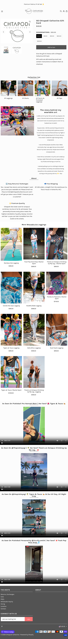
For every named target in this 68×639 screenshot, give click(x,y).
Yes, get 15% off (34, 330)
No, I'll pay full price (34, 337)
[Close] (45, 299)
